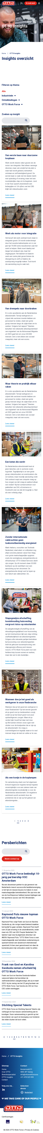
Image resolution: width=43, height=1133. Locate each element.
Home (4, 53)
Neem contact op (12, 859)
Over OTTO (6, 1072)
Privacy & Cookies (32, 1130)
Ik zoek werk (30, 3)
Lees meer (9, 195)
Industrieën (8, 95)
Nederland (29, 1092)
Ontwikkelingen (10, 100)
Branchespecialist (9, 1074)
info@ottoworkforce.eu (29, 1074)
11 (32, 1037)
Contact (5, 1080)
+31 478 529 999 (27, 1077)
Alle (4, 91)
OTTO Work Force (11, 104)
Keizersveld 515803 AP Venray (26, 1070)
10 (29, 1037)
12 (35, 1037)
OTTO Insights (7, 1077)
